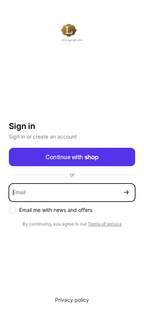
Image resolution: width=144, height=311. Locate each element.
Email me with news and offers (55, 210)
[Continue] (126, 192)
